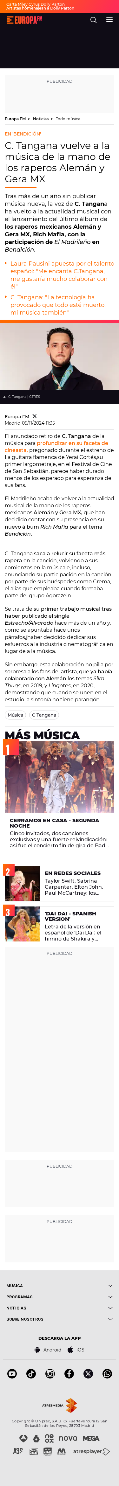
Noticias (41, 118)
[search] (93, 20)
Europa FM (16, 118)
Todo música (68, 118)
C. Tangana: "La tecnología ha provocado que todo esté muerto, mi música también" (58, 305)
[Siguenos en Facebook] (69, 1377)
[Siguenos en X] (88, 1377)
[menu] (109, 19)
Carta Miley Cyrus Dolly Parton (35, 4)
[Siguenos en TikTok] (31, 1377)
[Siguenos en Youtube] (12, 1377)
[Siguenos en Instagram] (50, 1377)
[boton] (86, 1285)
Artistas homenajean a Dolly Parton (40, 8)
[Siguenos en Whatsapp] (107, 1377)
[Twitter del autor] (34, 417)
